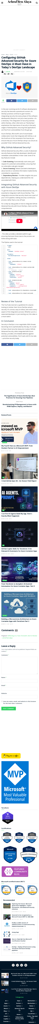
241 (12, 624)
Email (3, 685)
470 (12, 483)
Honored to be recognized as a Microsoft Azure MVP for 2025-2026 (22, 916)
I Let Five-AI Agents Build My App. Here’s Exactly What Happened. (16, 515)
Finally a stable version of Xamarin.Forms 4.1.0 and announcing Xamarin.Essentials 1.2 (23, 924)
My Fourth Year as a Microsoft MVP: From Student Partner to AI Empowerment (17, 447)
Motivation (31, 1001)
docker (18, 1003)
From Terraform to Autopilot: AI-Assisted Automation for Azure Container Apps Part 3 (18, 585)
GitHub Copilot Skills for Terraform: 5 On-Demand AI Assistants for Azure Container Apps (19, 550)
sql (31, 1011)
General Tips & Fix (19, 1009)
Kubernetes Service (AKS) (19, 1018)
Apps (6, 1003)
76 (11, 518)
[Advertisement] (19, 26)
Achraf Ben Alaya (19, 1)
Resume (31, 1008)
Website (4, 693)
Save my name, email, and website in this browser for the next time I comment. (19, 702)
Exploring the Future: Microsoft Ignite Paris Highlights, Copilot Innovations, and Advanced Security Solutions (23, 906)
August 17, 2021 (17, 934)
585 (23, 934)
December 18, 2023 (17, 911)
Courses (6, 1021)
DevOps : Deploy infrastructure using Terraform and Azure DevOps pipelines (23, 948)
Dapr (18, 1001)
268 (13, 553)
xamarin (31, 1022)
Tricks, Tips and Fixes (32, 1017)
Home (3, 54)
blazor (6, 1008)
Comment (5, 655)
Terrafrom (31, 1013)
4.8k (22, 953)
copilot (6, 1019)
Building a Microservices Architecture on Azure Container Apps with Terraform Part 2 (18, 620)
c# (6, 1013)
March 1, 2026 (5, 624)
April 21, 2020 (16, 928)
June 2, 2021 (16, 953)
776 (22, 928)
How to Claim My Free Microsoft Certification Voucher (22, 940)
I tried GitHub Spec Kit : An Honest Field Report (19, 481)
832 (24, 943)
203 (22, 919)
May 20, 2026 (5, 518)
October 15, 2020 (17, 943)
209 (25, 911)
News (31, 1006)
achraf (8, 71)
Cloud (11, 54)
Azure (15, 54)
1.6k (13, 589)
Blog (7, 54)
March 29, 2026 (6, 553)
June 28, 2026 (5, 483)
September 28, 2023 (19, 71)
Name (4, 677)
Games (18, 1006)
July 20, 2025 (16, 919)
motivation (31, 1003)
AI (3, 477)
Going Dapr (15, 932)
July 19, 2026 (5, 450)
